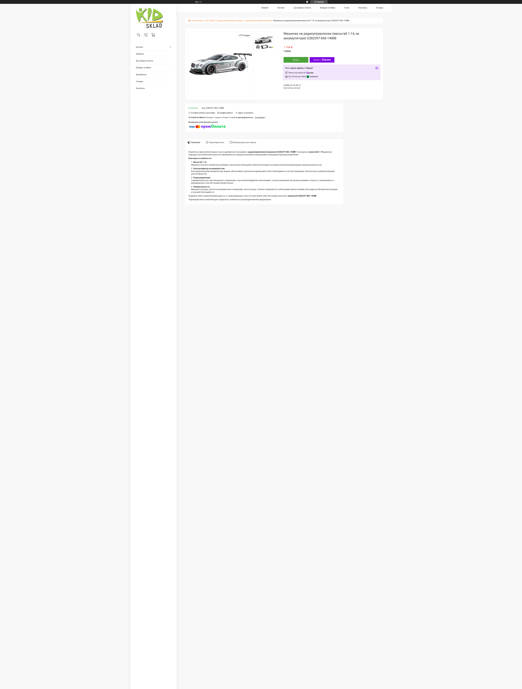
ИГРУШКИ (210, 21)
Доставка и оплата (144, 61)
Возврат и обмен (143, 68)
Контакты (140, 88)
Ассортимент (198, 21)
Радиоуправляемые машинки (258, 21)
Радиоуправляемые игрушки (230, 21)
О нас (346, 8)
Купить (296, 60)
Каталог (139, 47)
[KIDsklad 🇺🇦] (153, 18)
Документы (141, 74)
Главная (264, 8)
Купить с (317, 60)
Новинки (140, 54)
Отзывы (139, 81)
